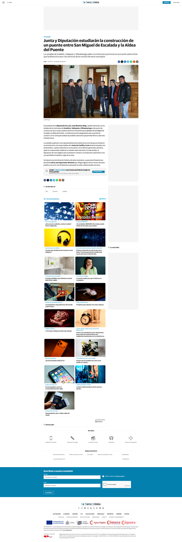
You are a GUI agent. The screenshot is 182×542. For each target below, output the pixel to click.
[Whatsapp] (131, 61)
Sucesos (75, 514)
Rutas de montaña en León (105, 454)
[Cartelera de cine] (93, 439)
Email (45, 482)
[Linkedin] (125, 61)
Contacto (104, 517)
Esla (47, 191)
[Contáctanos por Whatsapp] (94, 508)
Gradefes (64, 191)
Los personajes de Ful (59, 459)
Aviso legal (61, 517)
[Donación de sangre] (72, 439)
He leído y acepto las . (115, 476)
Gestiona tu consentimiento (116, 517)
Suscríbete (48, 492)
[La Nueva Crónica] (91, 505)
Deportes (110, 514)
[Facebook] (119, 61)
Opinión (119, 514)
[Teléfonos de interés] (51, 439)
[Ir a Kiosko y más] (97, 508)
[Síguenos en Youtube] (84, 508)
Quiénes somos (96, 517)
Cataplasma (125, 459)
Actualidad (47, 37)
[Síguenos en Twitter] (81, 508)
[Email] (137, 61)
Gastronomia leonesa (59, 454)
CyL (82, 514)
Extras (126, 514)
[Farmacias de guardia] (130, 439)
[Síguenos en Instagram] (87, 508)
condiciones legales (119, 476)
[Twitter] (122, 61)
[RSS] (103, 508)
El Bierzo (66, 514)
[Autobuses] (111, 439)
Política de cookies (85, 517)
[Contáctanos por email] (100, 508)
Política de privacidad (72, 517)
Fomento (55, 191)
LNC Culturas (90, 514)
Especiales (100, 514)
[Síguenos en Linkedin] (91, 508)
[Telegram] (128, 61)
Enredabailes (125, 454)
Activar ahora (97, 171)
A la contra (90, 454)
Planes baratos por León (76, 454)
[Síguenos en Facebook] (78, 508)
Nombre (46, 474)
